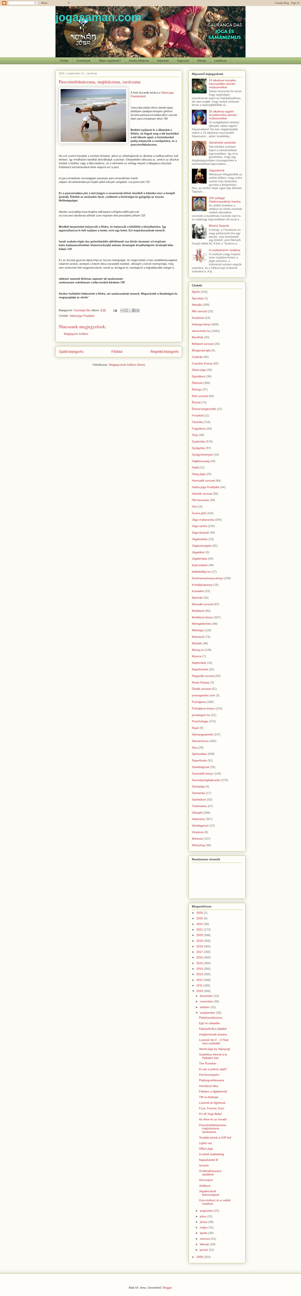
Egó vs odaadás (209, 1023)
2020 (200, 935)
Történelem (199, 806)
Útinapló (197, 812)
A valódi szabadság (211, 1154)
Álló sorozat (199, 311)
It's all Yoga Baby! (210, 1113)
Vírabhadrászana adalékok (210, 1172)
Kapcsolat (183, 60)
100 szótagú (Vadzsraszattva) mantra (225, 199)
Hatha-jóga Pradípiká (82, 315)
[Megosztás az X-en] (130, 310)
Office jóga (206, 1148)
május (204, 1227)
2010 (200, 991)
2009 (200, 1257)
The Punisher (207, 1063)
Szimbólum (199, 799)
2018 (200, 946)
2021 (200, 929)
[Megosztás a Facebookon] (134, 310)
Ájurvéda (197, 298)
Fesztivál (197, 415)
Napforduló (199, 662)
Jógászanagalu (202, 545)
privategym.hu (201, 715)
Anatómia (198, 317)
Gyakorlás (198, 441)
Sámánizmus (200, 741)
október (205, 1007)
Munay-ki (198, 649)
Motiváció (198, 636)
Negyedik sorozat (203, 675)
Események (84, 60)
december (207, 995)
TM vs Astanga (208, 1097)
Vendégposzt (200, 825)
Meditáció (198, 610)
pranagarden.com (203, 695)
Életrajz (201, 60)
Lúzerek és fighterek (212, 1102)
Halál (195, 467)
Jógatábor (198, 552)
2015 (200, 963)
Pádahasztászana (210, 1017)
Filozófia (197, 422)
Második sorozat (202, 604)
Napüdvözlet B (208, 1159)
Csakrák (197, 356)
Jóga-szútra (199, 526)
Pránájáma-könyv (203, 708)
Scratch (204, 1165)
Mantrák (197, 597)
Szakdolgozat (200, 767)
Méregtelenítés (201, 623)
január (204, 1249)
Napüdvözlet (200, 669)
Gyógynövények (202, 454)
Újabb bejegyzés (71, 351)
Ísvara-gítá (199, 513)
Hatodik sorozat (202, 493)
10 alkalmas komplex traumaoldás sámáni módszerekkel (222, 84)
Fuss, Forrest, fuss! (211, 1108)
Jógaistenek (216, 170)
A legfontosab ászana (213, 1034)
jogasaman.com (98, 17)
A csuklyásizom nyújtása (224, 250)
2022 (200, 924)
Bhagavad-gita (201, 350)
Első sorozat (200, 396)
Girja (195, 435)
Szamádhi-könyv (202, 773)
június (204, 1222)
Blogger (167, 1287)
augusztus (207, 1210)
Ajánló (196, 291)
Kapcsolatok (200, 565)
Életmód (197, 383)
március (205, 1238)
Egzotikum (198, 376)
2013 (200, 974)
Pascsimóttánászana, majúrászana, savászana (213, 1128)
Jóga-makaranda (203, 519)
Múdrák (197, 643)
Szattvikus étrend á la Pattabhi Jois (213, 1056)
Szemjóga (198, 786)
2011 (199, 985)
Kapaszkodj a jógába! (213, 1028)
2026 (200, 912)
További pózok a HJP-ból (215, 1137)
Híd (194, 506)
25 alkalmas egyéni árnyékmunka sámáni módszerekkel (223, 115)
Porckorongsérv (209, 1074)
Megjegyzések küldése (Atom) (127, 364)
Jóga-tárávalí (200, 532)
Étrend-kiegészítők (204, 409)
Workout (197, 838)
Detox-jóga (199, 369)
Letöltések (220, 60)
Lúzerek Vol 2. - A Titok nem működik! (214, 1041)
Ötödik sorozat (201, 688)
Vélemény (198, 819)
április (204, 1233)
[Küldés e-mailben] (122, 310)
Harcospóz (206, 1180)
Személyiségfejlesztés (206, 780)
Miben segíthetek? (110, 60)
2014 (200, 968)
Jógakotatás (200, 539)
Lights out (205, 1143)
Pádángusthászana (211, 1080)
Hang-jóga (198, 474)
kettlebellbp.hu (201, 571)
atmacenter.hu (201, 330)
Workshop (198, 845)
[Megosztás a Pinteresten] (138, 310)
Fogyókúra (199, 428)
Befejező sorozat (203, 343)
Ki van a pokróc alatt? (213, 1069)
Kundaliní (198, 591)
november (207, 1001)
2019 (200, 940)
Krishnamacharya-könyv (207, 578)
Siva (194, 747)
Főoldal (64, 60)
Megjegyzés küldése (76, 333)
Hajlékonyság (200, 461)
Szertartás (198, 793)
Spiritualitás (199, 753)
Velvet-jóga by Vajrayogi (214, 1049)
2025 (200, 918)
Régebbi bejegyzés (164, 351)
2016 (200, 957)
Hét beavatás (200, 500)
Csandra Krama (202, 363)
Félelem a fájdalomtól (213, 1091)
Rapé (195, 727)
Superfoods (199, 760)
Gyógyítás (198, 448)
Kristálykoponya (202, 584)
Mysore (196, 656)
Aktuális (197, 304)
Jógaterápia (199, 558)
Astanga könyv (201, 324)
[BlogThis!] (126, 310)
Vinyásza (198, 832)
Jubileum (205, 1185)
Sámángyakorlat (202, 734)
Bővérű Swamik (219, 225)
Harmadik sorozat (203, 480)
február (205, 1244)
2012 (200, 980)
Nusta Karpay (200, 682)
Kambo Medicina (139, 60)
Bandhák (197, 337)
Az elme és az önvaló (213, 1119)
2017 (200, 951)
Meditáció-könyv (202, 617)
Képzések (163, 60)
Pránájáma (199, 701)
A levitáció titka (208, 1086)
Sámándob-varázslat (222, 142)
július (203, 1216)
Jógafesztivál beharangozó (209, 1193)
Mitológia (198, 630)
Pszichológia (200, 721)
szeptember (208, 1012)
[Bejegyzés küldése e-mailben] (115, 310)
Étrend (196, 402)
